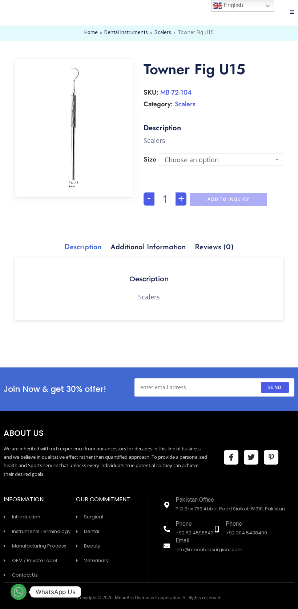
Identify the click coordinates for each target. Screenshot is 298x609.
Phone (184, 524)
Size (150, 159)
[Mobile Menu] (292, 13)
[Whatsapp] (19, 592)
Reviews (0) (214, 247)
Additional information (148, 247)
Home (91, 33)
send (275, 387)
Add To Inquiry (228, 199)
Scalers (162, 33)
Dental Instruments (126, 33)
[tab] (83, 247)
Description (82, 247)
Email (182, 541)
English (232, 5)
